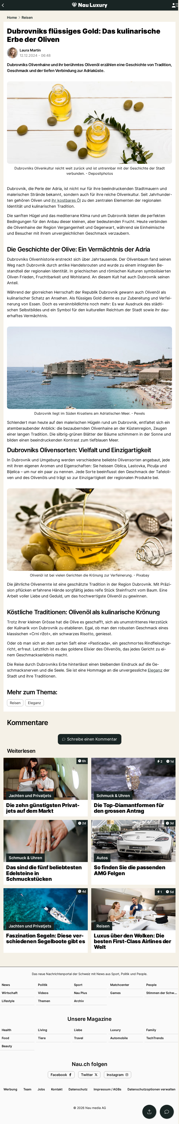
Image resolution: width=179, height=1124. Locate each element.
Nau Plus (80, 993)
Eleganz (155, 670)
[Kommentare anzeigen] (167, 1112)
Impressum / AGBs (107, 1089)
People (151, 985)
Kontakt (56, 1089)
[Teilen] (149, 1112)
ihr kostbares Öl (66, 200)
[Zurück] (2, 5)
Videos (43, 993)
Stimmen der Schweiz (162, 993)
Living (42, 1030)
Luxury (115, 1030)
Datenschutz (78, 1089)
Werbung (10, 1089)
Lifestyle (8, 1001)
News (6, 985)
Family (151, 1030)
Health (6, 1030)
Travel (78, 1038)
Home (12, 17)
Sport (78, 985)
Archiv (79, 1001)
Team (27, 1089)
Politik (42, 985)
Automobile (119, 1038)
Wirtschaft (9, 993)
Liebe (78, 1030)
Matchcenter (119, 985)
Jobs (41, 1089)
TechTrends (155, 1038)
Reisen (27, 17)
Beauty (7, 1046)
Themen (44, 1001)
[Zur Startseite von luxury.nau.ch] (89, 5)
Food (5, 1038)
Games (115, 993)
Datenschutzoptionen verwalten (151, 1089)
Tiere (42, 1038)
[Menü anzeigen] (175, 5)
